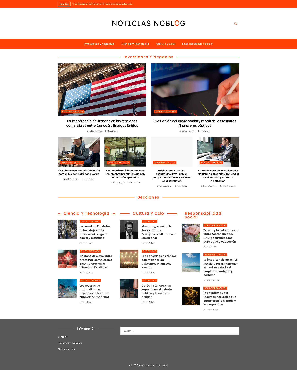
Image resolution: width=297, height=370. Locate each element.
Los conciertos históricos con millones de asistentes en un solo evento (159, 261)
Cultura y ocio (149, 221)
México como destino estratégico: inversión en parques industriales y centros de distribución (171, 176)
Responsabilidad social (215, 225)
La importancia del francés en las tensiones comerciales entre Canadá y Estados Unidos (104, 4)
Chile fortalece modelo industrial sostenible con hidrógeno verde (79, 172)
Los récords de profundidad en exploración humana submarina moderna (94, 291)
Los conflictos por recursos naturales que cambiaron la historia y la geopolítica (219, 298)
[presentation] (73, 3)
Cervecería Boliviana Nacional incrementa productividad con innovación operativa (125, 174)
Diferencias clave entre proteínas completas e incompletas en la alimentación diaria (96, 261)
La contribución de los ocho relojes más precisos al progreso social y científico (95, 232)
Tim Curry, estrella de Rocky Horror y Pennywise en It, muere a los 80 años (159, 232)
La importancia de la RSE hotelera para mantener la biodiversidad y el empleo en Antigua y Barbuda (220, 267)
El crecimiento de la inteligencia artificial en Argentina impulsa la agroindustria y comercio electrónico (218, 176)
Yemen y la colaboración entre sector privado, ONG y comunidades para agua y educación (220, 235)
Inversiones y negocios (72, 112)
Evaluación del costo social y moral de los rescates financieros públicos (195, 123)
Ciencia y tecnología (90, 221)
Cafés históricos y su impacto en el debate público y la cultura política (157, 291)
